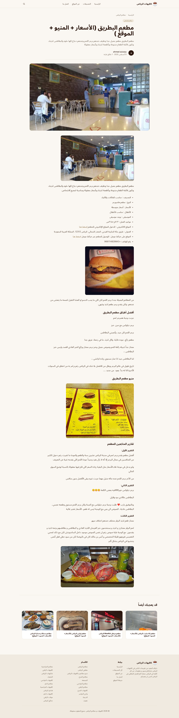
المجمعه (85, 680)
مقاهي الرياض (83, 670)
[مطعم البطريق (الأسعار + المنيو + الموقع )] (89, 158)
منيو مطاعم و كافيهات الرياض (77, 673)
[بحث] (24, 4)
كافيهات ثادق (48, 694)
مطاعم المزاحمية (47, 667)
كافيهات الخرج (83, 690)
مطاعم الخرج (83, 677)
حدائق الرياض (48, 701)
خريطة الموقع (117, 680)
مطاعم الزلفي (83, 687)
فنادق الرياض (48, 690)
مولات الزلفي (48, 697)
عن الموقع (76, 4)
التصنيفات (87, 4)
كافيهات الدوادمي (47, 680)
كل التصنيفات (117, 670)
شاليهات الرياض (47, 673)
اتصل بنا (66, 4)
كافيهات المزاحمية (46, 687)
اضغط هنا (77, 236)
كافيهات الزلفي (47, 670)
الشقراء (50, 677)
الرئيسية (97, 4)
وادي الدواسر (83, 694)
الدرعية (85, 697)
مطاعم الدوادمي (82, 684)
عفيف (85, 701)
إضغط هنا (83, 227)
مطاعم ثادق (49, 684)
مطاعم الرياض (121, 15)
